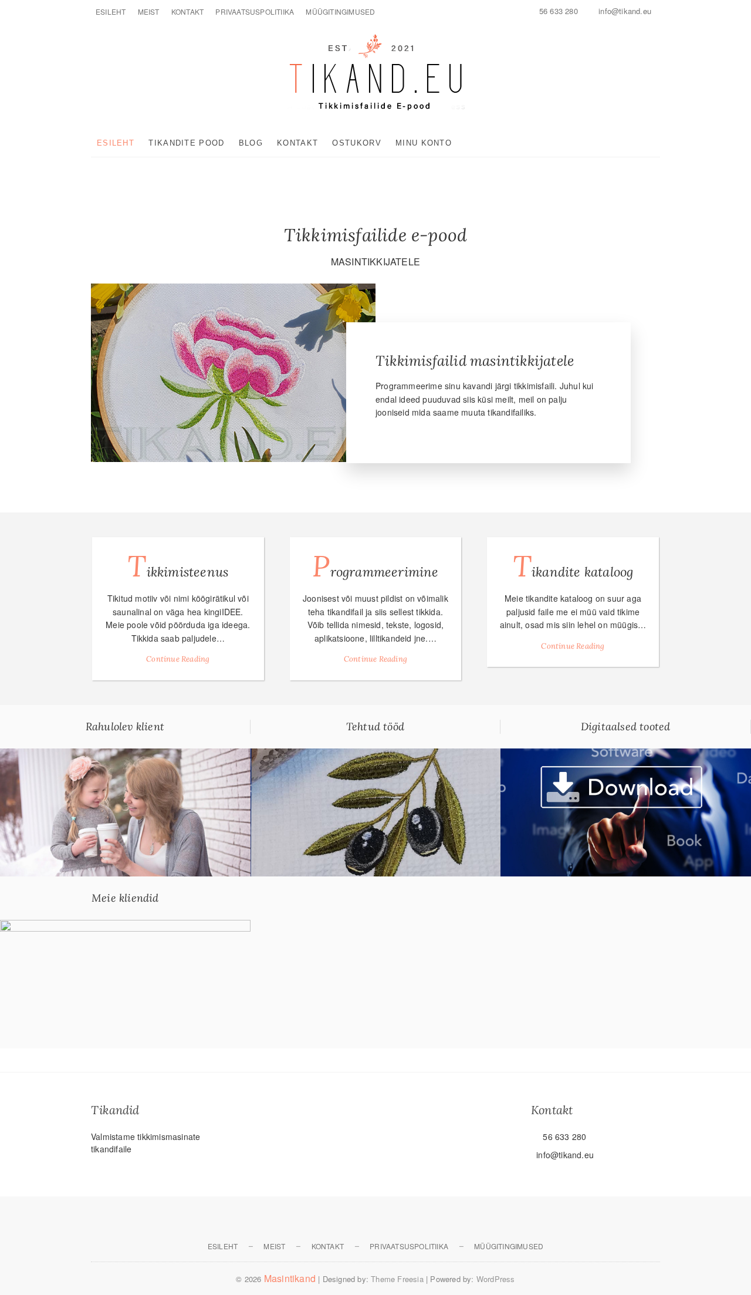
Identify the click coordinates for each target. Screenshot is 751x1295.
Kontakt (187, 11)
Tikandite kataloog (573, 566)
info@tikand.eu (623, 10)
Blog (251, 143)
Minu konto (423, 143)
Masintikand (290, 1278)
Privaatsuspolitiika (254, 11)
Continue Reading (177, 659)
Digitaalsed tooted (626, 726)
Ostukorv (356, 143)
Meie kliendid (125, 898)
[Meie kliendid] (125, 926)
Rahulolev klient (125, 726)
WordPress (495, 1278)
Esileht (111, 11)
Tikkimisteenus (177, 566)
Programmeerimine (375, 566)
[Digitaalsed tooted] (625, 755)
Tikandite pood (186, 143)
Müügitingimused (340, 11)
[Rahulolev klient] (125, 755)
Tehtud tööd (375, 726)
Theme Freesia (397, 1278)
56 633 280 (557, 10)
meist (149, 11)
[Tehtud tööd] (376, 755)
